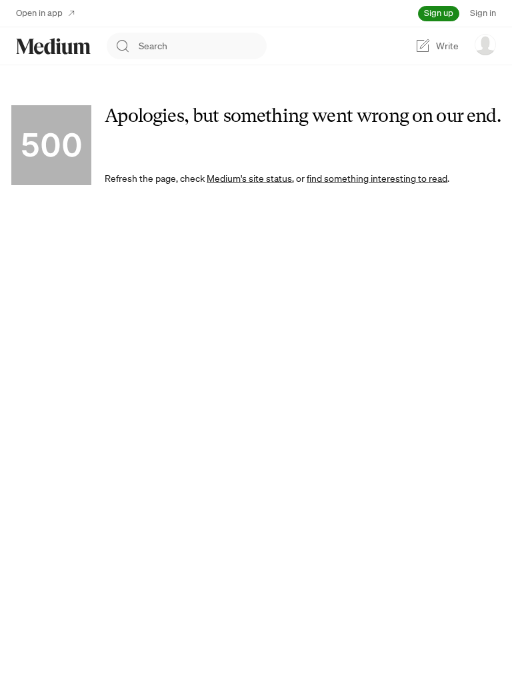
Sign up (438, 13)
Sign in (483, 13)
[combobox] (203, 46)
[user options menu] (485, 44)
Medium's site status (249, 178)
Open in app (39, 13)
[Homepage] (53, 46)
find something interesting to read (377, 178)
